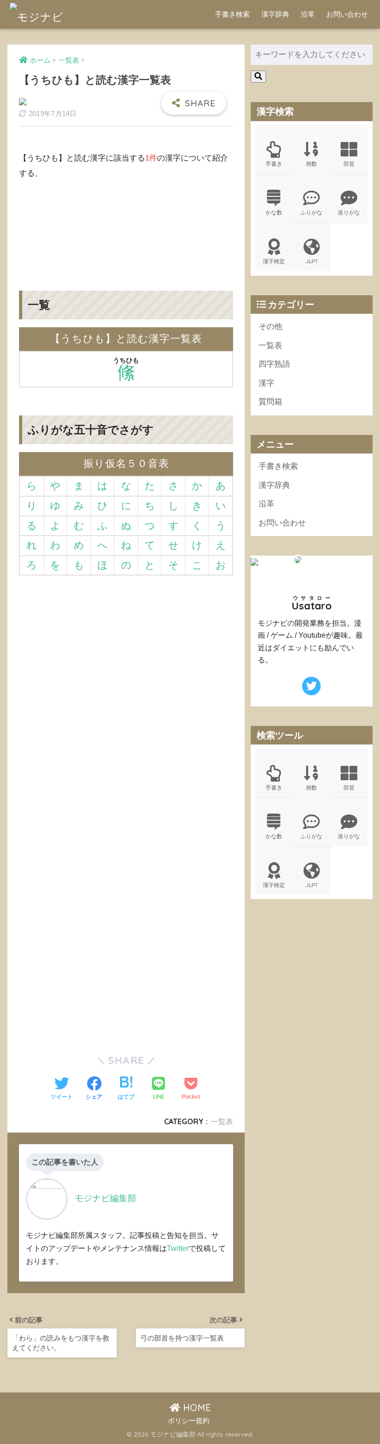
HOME (195, 1407)
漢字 (266, 383)
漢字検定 (274, 261)
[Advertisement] (126, 228)
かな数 (274, 212)
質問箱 (270, 401)
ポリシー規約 (188, 1421)
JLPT (311, 261)
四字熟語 (274, 364)
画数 (311, 163)
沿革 (308, 14)
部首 (349, 163)
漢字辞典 (275, 14)
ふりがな (311, 212)
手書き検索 (232, 14)
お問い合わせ (347, 14)
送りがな (349, 212)
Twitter (178, 1248)
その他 (270, 326)
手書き (274, 163)
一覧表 (222, 1121)
